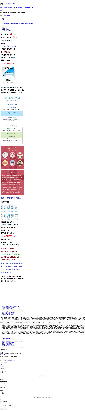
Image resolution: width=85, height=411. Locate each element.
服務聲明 (52, 397)
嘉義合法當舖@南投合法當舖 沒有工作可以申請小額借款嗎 (17, 23)
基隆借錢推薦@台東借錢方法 (7, 30)
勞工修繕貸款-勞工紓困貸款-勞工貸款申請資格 (16, 7)
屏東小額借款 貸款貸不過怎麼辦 (8, 313)
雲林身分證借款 (5, 28)
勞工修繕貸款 (2, 354)
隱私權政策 (48, 397)
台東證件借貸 (4, 27)
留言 (11, 360)
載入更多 (2, 366)
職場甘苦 (8, 15)
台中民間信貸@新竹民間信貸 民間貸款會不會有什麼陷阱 (12, 309)
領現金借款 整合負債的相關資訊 (8, 314)
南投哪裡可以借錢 (5, 29)
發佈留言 (2, 372)
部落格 (3, 18)
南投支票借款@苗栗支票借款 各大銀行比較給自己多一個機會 (13, 311)
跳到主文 (2, 10)
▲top (1, 364)
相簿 (3, 17)
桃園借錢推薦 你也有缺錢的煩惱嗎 (8, 312)
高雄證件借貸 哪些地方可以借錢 (8, 307)
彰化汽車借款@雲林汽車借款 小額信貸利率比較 (10, 306)
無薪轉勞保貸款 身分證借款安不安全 (8, 345)
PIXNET (35, 397)
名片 (3, 19)
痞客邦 (9, 360)
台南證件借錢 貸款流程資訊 (7, 308)
